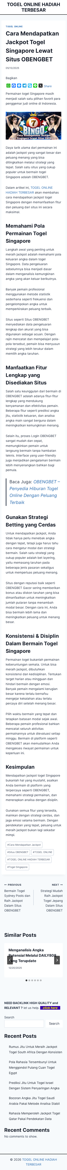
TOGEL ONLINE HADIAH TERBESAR (28, 859)
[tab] (26, 980)
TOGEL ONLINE (14, 26)
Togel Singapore (17, 867)
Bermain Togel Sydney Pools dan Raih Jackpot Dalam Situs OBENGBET (17, 897)
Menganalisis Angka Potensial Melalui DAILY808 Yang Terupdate (32, 955)
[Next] (57, 960)
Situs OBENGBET (17, 852)
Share (48, 86)
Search (9, 1017)
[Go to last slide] (10, 960)
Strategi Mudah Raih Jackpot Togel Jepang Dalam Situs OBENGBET (52, 897)
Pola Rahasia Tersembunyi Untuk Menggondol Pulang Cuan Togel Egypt (32, 1067)
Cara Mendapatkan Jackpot (24, 844)
